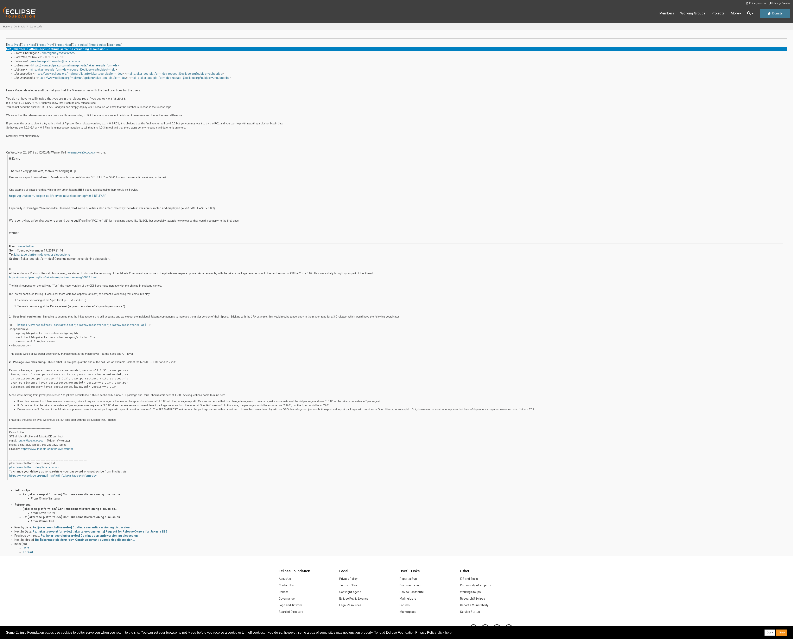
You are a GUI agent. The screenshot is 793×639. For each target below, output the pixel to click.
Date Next (28, 44)
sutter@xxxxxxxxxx (31, 440)
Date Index (80, 44)
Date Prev (13, 44)
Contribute (19, 26)
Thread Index (97, 44)
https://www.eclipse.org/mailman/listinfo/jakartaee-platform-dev (78, 73)
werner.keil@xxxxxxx (81, 152)
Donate (776, 13)
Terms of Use (348, 585)
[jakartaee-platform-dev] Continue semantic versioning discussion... (70, 508)
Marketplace (408, 611)
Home (6, 26)
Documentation (410, 585)
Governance (287, 598)
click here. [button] (445, 632)
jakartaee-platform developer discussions (42, 254)
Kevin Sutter (26, 246)
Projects (718, 13)
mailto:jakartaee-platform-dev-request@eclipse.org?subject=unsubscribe (180, 77)
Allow (782, 632)
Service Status (470, 611)
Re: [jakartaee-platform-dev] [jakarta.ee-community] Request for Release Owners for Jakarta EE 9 (100, 531)
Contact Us (286, 585)
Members (666, 13)
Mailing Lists (408, 598)
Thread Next (63, 44)
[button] (750, 13)
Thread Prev (45, 44)
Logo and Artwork (290, 605)
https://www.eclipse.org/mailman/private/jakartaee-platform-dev (75, 65)
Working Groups (692, 13)
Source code (36, 26)
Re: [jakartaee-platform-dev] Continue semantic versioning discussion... (72, 494)
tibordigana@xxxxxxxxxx (58, 53)
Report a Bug (408, 578)
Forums (405, 605)
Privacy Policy (348, 578)
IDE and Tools (469, 578)
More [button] (735, 13)
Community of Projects (475, 585)
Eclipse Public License (353, 598)
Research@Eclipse (472, 598)
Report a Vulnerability (474, 605)
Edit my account (758, 3)
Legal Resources (350, 605)
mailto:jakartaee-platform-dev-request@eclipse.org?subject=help (71, 69)
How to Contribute (412, 592)
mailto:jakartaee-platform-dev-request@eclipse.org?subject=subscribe (174, 73)
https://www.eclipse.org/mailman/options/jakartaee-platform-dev (82, 77)
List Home (114, 44)
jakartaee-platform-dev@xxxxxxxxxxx (55, 61)
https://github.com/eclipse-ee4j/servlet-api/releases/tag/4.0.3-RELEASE (57, 195)
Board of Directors (291, 611)
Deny (770, 632)
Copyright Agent (350, 592)
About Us (285, 578)
